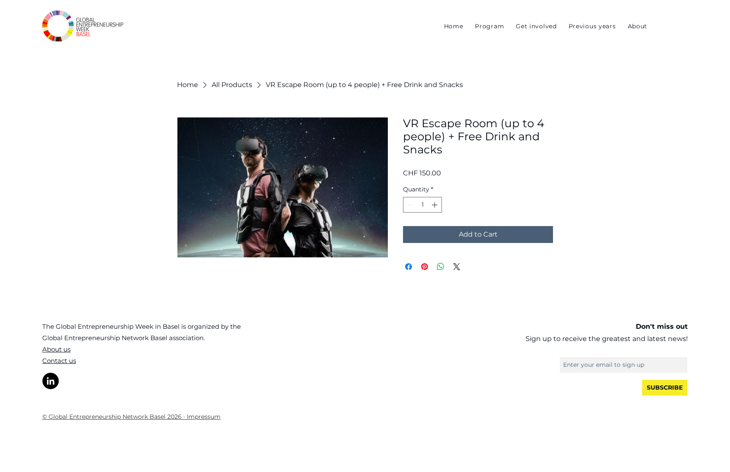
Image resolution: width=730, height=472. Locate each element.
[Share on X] (457, 267)
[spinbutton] (422, 204)
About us (56, 349)
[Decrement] (409, 204)
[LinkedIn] (50, 381)
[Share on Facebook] (408, 267)
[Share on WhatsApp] (441, 267)
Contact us (59, 361)
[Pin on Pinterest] (424, 267)
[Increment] (435, 204)
